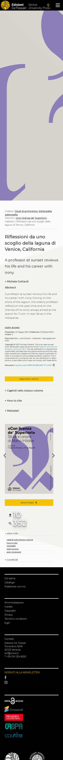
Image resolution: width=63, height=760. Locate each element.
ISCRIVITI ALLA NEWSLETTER (22, 672)
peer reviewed (14, 552)
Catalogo (10, 582)
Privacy (9, 614)
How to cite (13, 400)
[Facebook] (31, 677)
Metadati (12, 410)
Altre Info (11, 533)
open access (12, 327)
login (7, 622)
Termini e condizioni (16, 618)
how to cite (12, 543)
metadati (11, 546)
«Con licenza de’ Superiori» (31, 218)
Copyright (10, 610)
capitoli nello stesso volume (20, 539)
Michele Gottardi (16, 281)
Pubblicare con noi (15, 586)
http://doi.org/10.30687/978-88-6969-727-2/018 (32, 365)
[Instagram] (31, 682)
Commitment (25, 338)
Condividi (11, 559)
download (29, 502)
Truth (7, 341)
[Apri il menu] (57, 5)
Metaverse (36, 338)
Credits (8, 606)
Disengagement (49, 338)
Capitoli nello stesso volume (24, 390)
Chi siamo (10, 578)
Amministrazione (14, 602)
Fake (16, 338)
